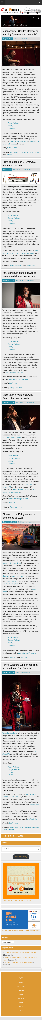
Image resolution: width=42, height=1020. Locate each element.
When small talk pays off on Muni (15, 25)
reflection (18, 265)
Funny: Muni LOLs (16, 387)
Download (11, 128)
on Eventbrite (32, 819)
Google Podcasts (14, 218)
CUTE (21, 982)
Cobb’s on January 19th (20, 489)
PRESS (21, 1006)
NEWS (21, 1002)
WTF (21, 978)
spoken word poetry (18, 576)
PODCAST (21, 990)
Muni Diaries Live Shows (30, 152)
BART (21, 994)
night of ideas (31, 265)
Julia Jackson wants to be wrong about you (20, 952)
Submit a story (21, 857)
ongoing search (10, 581)
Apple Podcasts (13, 123)
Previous (33, 18)
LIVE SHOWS (21, 986)
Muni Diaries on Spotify (19, 141)
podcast (9, 154)
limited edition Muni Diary (11, 563)
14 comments (23, 39)
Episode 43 (29, 484)
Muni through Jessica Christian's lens (18, 962)
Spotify (10, 126)
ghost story (6, 576)
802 (21, 836)
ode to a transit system (10, 584)
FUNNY (21, 974)
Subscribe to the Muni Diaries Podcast (17, 900)
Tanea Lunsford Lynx (9, 733)
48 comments (26, 169)
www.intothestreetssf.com (14, 373)
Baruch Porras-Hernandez (11, 437)
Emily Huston (12, 148)
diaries (12, 265)
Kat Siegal (16, 169)
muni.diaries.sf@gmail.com (18, 379)
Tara (15, 39)
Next (38, 18)
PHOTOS (21, 998)
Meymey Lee (34, 805)
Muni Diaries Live (15, 152)
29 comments (25, 672)
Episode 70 (6, 487)
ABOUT (21, 1011)
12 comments (29, 280)
